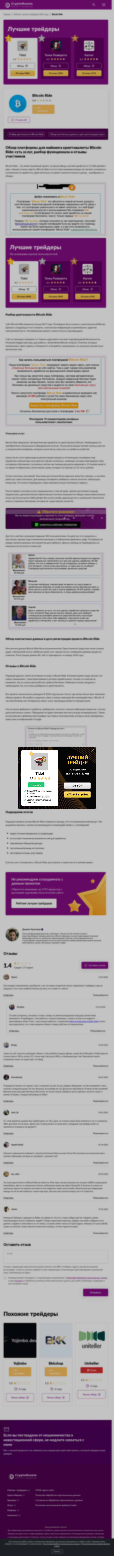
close (92, 750)
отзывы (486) (77, 794)
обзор (77, 785)
